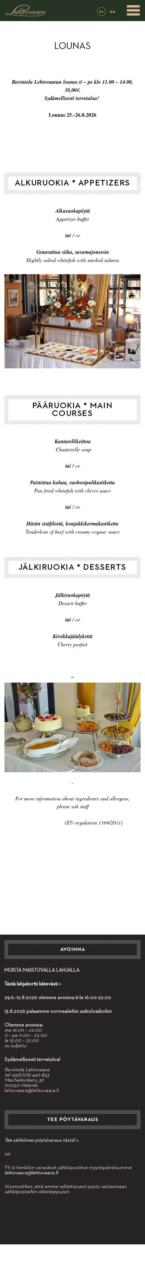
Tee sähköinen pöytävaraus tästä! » (41, 1140)
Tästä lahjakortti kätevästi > (32, 983)
